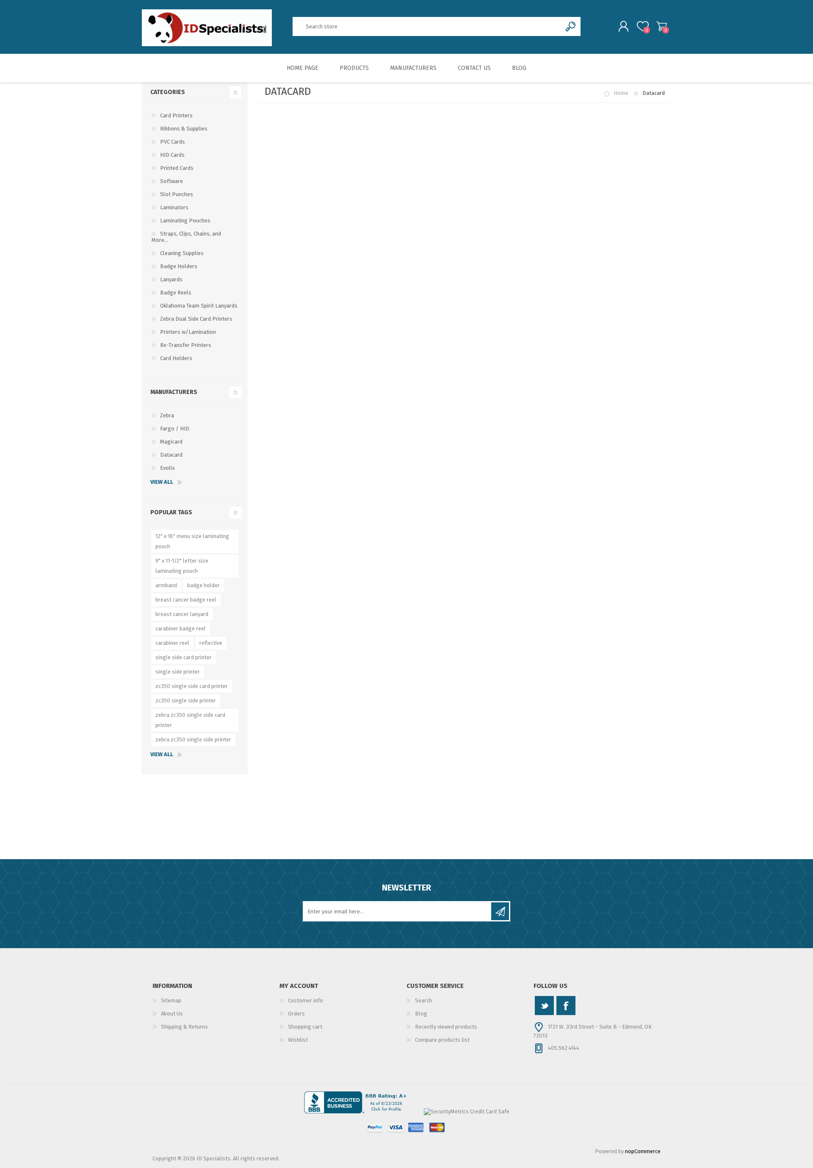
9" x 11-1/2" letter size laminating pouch (181, 566)
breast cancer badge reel (185, 599)
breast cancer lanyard (181, 614)
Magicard (171, 441)
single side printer (177, 672)
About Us (172, 1013)
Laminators (174, 207)
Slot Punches (176, 194)
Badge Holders (178, 266)
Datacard (171, 455)
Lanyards (171, 279)
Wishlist (298, 1040)
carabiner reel (172, 643)
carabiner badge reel (180, 628)
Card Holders (176, 358)
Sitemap (171, 1000)
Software (171, 181)
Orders (296, 1013)
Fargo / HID (174, 428)
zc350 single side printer (185, 700)
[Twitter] (544, 1005)
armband (166, 585)
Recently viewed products (446, 1027)
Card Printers (176, 115)
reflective (210, 643)
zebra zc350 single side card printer (190, 720)
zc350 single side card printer (191, 686)
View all (161, 482)
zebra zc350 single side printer (193, 739)
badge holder (203, 585)
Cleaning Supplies (182, 253)
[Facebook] (565, 1005)
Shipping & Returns (184, 1027)
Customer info (305, 1000)
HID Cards (172, 155)
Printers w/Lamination (188, 332)
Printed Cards (177, 168)
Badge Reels (175, 292)
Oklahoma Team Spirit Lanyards (199, 305)
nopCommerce (643, 1151)
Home (621, 93)
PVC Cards (172, 142)
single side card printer (183, 657)
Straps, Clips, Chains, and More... (186, 236)
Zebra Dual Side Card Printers (196, 319)
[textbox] (427, 26)
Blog (421, 1013)
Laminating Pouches (185, 220)
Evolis (167, 468)
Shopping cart (661, 26)
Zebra (167, 415)
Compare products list (442, 1040)
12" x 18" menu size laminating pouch (192, 541)
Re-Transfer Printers (185, 345)
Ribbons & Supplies (183, 128)
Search (423, 1000)
